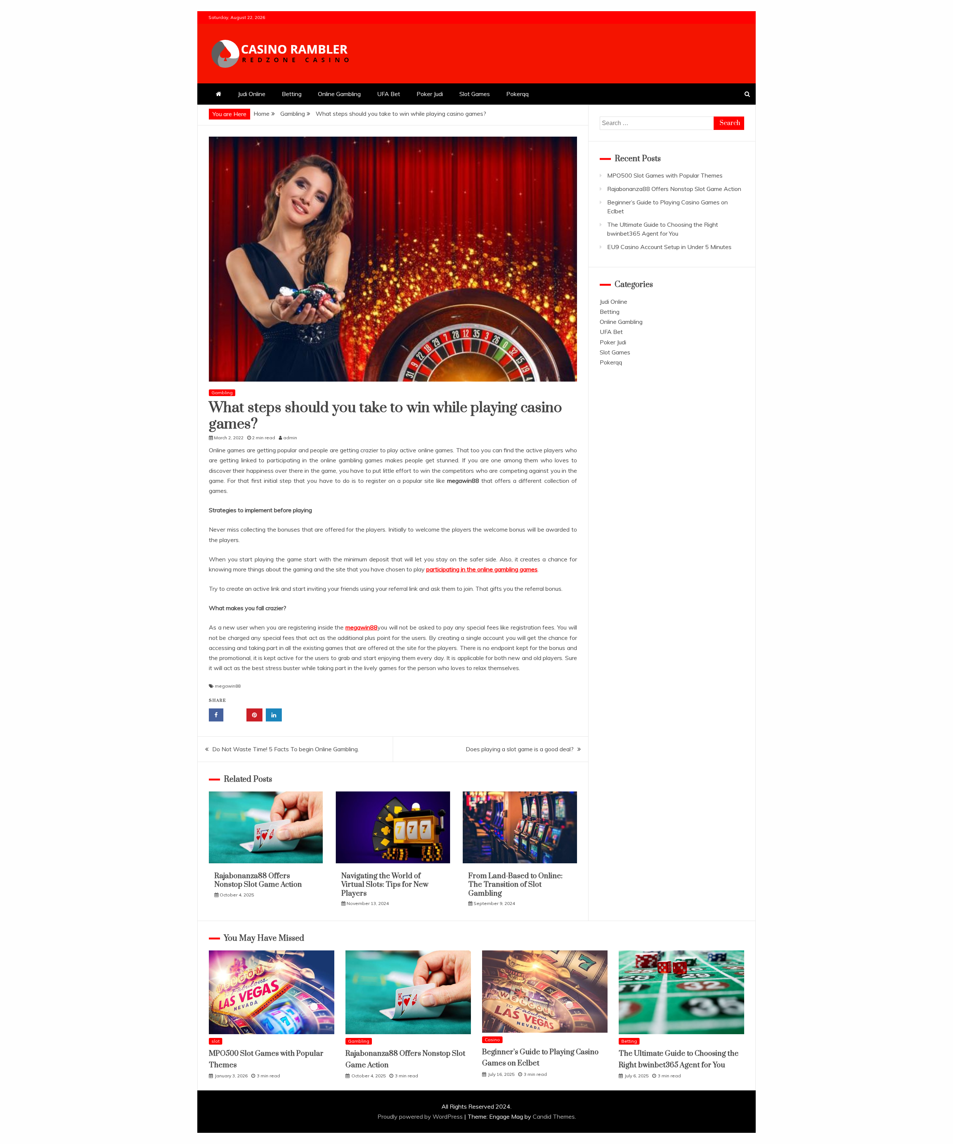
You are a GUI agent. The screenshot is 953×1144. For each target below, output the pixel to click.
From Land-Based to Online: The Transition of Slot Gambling (515, 884)
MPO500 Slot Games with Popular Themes (665, 175)
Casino (492, 1039)
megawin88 (227, 686)
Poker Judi (430, 94)
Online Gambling (339, 94)
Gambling (222, 392)
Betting (292, 94)
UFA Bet (388, 94)
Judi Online (251, 94)
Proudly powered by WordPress (420, 1116)
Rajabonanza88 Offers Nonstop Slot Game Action (258, 880)
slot (215, 1041)
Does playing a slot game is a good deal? (520, 749)
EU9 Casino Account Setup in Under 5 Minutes (669, 247)
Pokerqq (517, 94)
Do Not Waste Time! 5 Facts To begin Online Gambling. (285, 749)
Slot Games (474, 94)
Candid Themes (554, 1116)
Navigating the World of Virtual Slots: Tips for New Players (384, 884)
